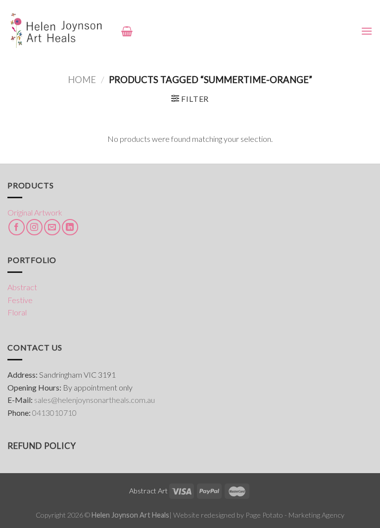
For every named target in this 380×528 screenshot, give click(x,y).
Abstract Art (148, 490)
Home (82, 79)
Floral (17, 312)
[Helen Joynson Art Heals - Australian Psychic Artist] (56, 31)
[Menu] (367, 31)
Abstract (22, 287)
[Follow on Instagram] (34, 227)
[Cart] (127, 31)
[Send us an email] (52, 227)
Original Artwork (34, 212)
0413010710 (54, 412)
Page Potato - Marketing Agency (294, 515)
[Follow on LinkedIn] (70, 227)
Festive (20, 300)
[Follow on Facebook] (16, 227)
